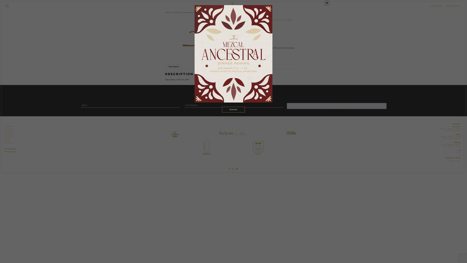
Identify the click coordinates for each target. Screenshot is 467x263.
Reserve (233, 110)
